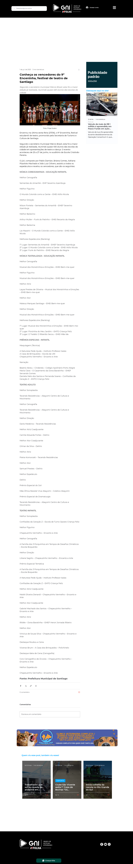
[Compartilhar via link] (31, 686)
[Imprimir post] (36, 686)
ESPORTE (60, 781)
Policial (96, 122)
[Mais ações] (79, 69)
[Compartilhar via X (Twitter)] (26, 686)
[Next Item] (114, 104)
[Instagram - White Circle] (109, 844)
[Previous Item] (90, 104)
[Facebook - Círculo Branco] (101, 844)
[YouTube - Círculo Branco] (105, 844)
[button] (114, 7)
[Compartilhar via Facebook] (21, 686)
